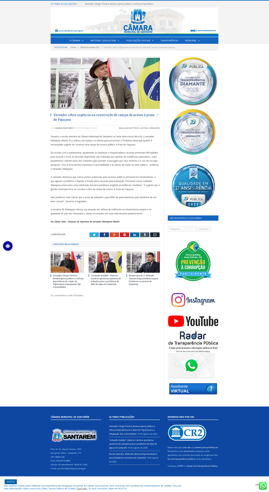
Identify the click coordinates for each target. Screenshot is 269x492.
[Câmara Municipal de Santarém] (134, 21)
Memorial (191, 40)
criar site (187, 447)
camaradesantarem (64, 128)
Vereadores (154, 128)
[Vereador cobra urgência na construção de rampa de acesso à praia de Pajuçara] (105, 83)
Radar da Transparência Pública (202, 466)
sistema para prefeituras (206, 447)
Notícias (144, 128)
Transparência (169, 40)
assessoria (189, 451)
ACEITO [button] (11, 481)
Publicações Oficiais (138, 40)
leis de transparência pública (181, 459)
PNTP (180, 466)
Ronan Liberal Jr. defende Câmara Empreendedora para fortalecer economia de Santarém (143, 279)
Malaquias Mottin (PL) (129, 128)
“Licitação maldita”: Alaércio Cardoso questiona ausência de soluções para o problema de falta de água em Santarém (121, 3)
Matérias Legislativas (103, 40)
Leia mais (82, 488)
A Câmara (74, 40)
